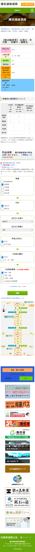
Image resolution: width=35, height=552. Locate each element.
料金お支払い (17, 238)
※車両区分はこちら (7, 167)
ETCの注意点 (8, 165)
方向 (17, 203)
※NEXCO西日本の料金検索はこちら (12, 298)
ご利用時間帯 (17, 269)
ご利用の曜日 (17, 254)
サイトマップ (27, 537)
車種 (17, 179)
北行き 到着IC (17, 227)
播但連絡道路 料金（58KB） (12, 163)
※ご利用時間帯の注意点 (17, 286)
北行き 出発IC (17, 218)
